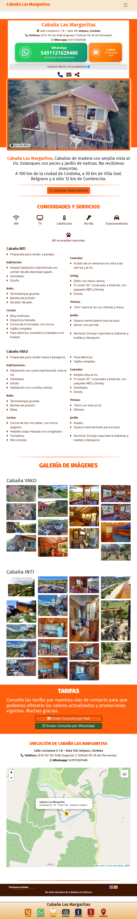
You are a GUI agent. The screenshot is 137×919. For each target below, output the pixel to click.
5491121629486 (70, 39)
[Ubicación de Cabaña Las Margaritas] (103, 913)
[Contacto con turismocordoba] (116, 888)
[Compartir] (77, 74)
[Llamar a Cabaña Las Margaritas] (60, 74)
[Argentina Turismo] (21, 888)
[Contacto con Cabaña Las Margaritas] (69, 74)
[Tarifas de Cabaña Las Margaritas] (91, 913)
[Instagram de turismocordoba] (111, 888)
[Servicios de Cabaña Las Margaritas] (78, 913)
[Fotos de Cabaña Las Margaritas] (65, 913)
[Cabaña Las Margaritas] (21, 493)
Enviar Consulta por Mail (70, 718)
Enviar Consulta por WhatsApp (70, 726)
